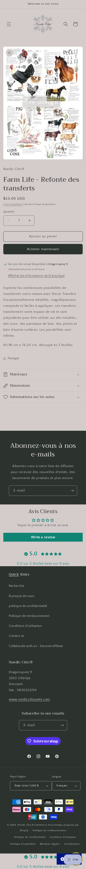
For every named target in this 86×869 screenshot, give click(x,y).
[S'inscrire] (72, 490)
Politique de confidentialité (30, 837)
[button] (9, 24)
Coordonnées (72, 844)
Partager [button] (14, 358)
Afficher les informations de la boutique (36, 276)
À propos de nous (21, 596)
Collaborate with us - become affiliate (36, 646)
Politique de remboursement (29, 616)
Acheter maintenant (43, 249)
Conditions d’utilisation (63, 837)
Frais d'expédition (13, 204)
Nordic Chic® (26, 825)
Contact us (16, 636)
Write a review (43, 537)
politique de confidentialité (28, 606)
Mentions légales (50, 844)
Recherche (16, 586)
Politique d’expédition (23, 844)
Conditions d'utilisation (25, 626)
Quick (14, 574)
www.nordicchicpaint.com (29, 699)
